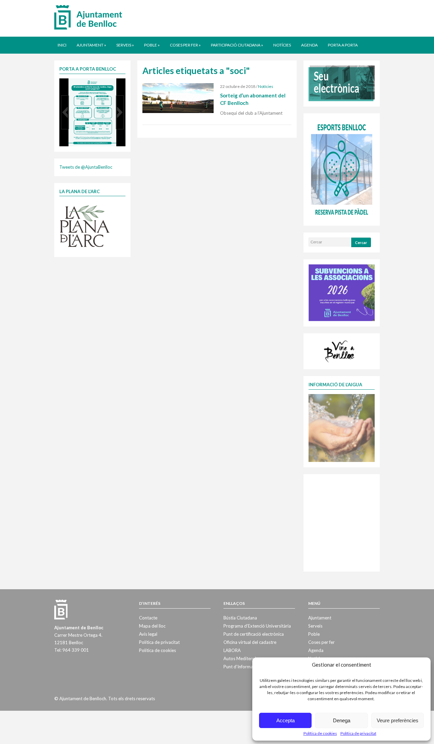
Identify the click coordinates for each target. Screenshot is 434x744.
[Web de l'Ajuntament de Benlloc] (88, 17)
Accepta (285, 720)
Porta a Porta (343, 45)
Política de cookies (320, 733)
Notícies (282, 45)
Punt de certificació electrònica (253, 634)
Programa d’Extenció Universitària (257, 626)
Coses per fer (185, 45)
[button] (65, 112)
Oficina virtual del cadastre (249, 642)
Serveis (125, 45)
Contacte (148, 617)
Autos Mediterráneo (243, 658)
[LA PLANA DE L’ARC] (84, 225)
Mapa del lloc (152, 626)
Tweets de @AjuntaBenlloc (85, 167)
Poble (152, 45)
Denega (341, 720)
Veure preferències (397, 720)
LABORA (232, 650)
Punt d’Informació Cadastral (251, 666)
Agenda (309, 45)
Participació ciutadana (237, 45)
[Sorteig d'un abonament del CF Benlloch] (178, 97)
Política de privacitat (358, 733)
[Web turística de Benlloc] (340, 350)
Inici (62, 45)
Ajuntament (91, 45)
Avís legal (148, 634)
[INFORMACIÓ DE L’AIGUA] (342, 427)
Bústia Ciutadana (240, 617)
